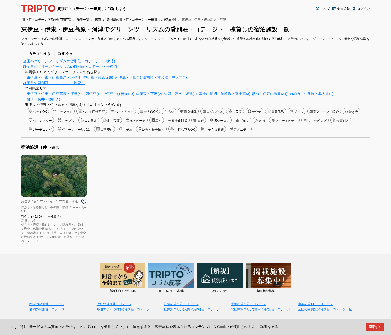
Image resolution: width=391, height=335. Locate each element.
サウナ (256, 111)
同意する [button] (375, 327)
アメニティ (242, 129)
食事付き (342, 120)
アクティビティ (286, 120)
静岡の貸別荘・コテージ (46, 308)
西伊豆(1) (93, 93)
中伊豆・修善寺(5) (98, 77)
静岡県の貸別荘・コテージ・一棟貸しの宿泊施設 (141, 19)
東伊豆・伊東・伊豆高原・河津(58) (55, 93)
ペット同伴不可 (94, 111)
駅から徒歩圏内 (153, 129)
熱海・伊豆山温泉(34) (269, 93)
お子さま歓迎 (214, 129)
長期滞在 (106, 129)
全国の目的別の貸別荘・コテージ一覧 (325, 308)
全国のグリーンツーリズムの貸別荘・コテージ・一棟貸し (70, 61)
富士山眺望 (180, 120)
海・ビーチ (137, 120)
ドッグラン (65, 111)
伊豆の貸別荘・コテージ (114, 303)
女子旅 (127, 129)
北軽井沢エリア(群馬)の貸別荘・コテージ (260, 308)
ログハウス (214, 111)
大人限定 (90, 120)
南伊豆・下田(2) (149, 93)
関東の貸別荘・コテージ (46, 303)
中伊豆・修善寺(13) (118, 93)
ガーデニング (42, 129)
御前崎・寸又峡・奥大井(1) (165, 77)
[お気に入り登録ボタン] (83, 202)
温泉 (171, 111)
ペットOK (40, 111)
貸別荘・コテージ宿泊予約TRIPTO (46, 19)
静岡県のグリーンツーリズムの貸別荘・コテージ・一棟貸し (72, 66)
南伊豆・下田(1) (128, 77)
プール (298, 111)
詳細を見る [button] (269, 327)
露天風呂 (277, 111)
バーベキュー (124, 111)
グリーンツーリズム (76, 129)
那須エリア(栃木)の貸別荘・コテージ (123, 308)
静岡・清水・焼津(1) (180, 93)
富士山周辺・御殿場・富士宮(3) (224, 93)
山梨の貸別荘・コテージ (315, 303)
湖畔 (201, 120)
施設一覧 (83, 19)
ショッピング (317, 120)
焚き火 (353, 111)
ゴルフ (244, 120)
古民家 (237, 111)
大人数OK (151, 111)
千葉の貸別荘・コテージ (248, 303)
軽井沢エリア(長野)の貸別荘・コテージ (192, 308)
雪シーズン (222, 120)
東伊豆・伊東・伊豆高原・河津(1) (54, 77)
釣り (262, 120)
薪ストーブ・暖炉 (326, 111)
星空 (158, 120)
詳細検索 (65, 53)
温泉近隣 (190, 111)
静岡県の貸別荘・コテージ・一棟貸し (54, 82)
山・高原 (113, 120)
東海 (98, 19)
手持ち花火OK (184, 129)
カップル (68, 120)
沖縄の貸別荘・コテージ (181, 303)
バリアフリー (42, 120)
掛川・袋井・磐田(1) (43, 99)
